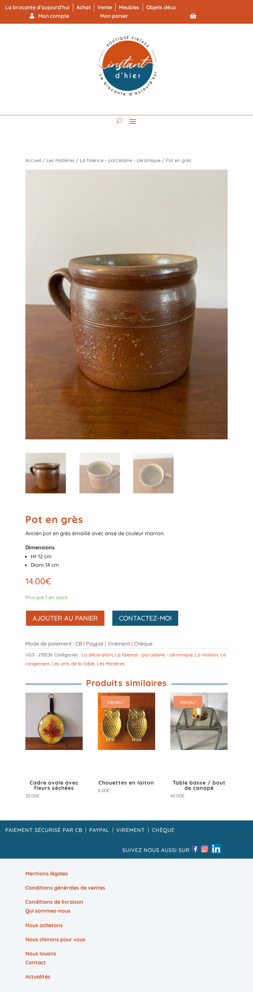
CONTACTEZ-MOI (145, 618)
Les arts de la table (73, 664)
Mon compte (51, 16)
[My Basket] (193, 16)
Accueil (33, 160)
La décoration (97, 655)
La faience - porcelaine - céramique (120, 160)
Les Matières (60, 160)
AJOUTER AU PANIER (65, 618)
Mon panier (114, 16)
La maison (206, 655)
